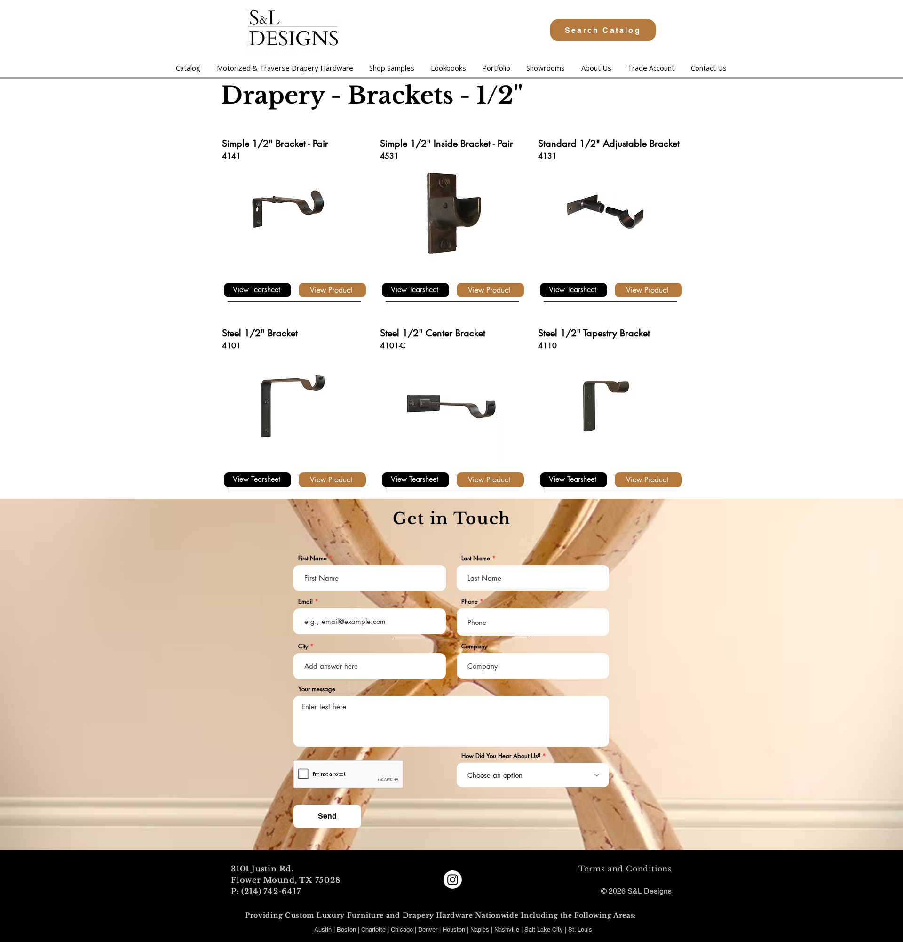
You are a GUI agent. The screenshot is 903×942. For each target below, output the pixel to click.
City (303, 646)
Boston (346, 929)
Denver (428, 929)
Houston (455, 929)
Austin (323, 929)
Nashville (507, 929)
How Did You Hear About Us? (500, 756)
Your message (316, 689)
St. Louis (580, 929)
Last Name (475, 558)
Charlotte (373, 929)
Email (305, 602)
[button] (284, 68)
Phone (469, 602)
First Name (312, 558)
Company (474, 646)
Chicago (402, 929)
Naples (480, 929)
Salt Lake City (543, 929)
